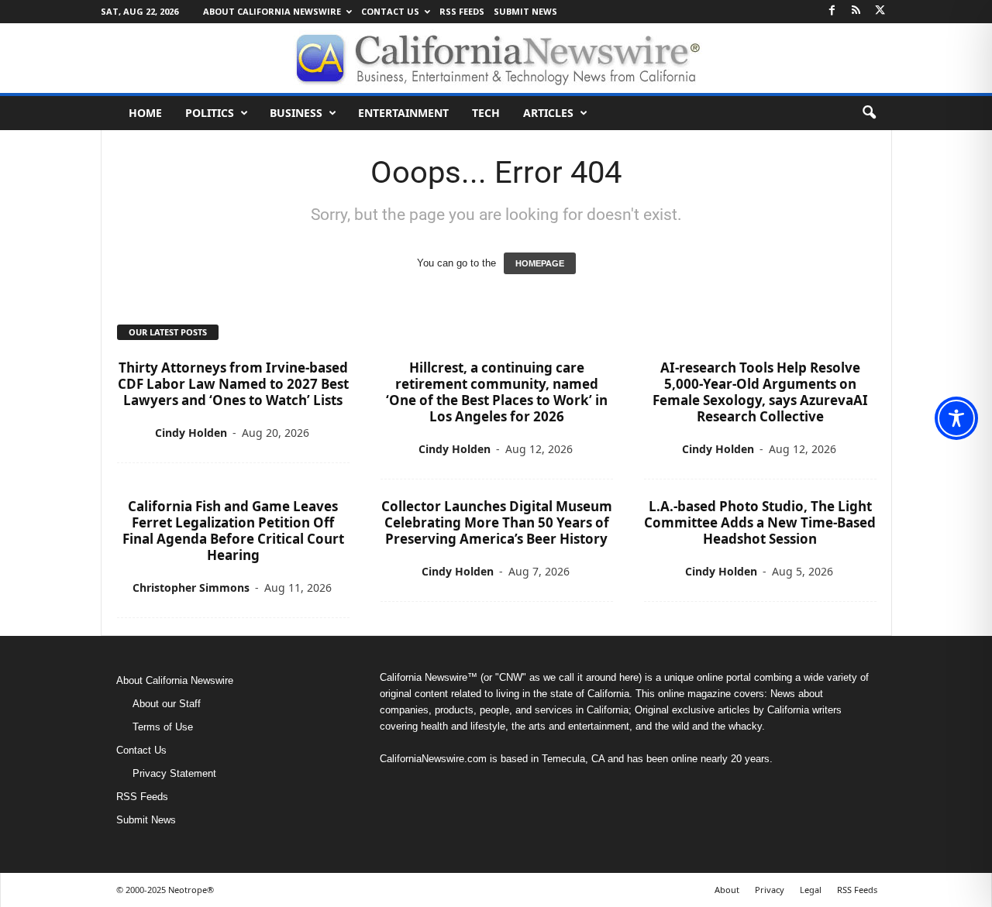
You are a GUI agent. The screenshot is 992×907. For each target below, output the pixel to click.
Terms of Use (163, 727)
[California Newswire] (496, 58)
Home (145, 112)
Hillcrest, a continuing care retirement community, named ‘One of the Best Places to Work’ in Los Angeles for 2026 (497, 392)
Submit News (525, 11)
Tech (486, 112)
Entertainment (403, 112)
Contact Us (390, 11)
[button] (869, 113)
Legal (811, 889)
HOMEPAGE (539, 263)
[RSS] (856, 11)
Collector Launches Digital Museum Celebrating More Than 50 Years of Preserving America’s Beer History (496, 522)
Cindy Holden (191, 432)
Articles (548, 112)
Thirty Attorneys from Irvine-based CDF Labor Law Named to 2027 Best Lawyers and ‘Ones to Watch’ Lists (233, 384)
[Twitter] (880, 11)
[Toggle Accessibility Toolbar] (956, 418)
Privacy (769, 889)
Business (296, 112)
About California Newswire (272, 11)
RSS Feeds (461, 11)
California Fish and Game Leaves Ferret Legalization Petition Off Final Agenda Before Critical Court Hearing (233, 530)
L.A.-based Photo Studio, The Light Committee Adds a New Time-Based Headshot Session (760, 522)
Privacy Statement (174, 773)
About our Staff (167, 703)
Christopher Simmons (191, 587)
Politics (209, 112)
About (727, 889)
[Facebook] (832, 11)
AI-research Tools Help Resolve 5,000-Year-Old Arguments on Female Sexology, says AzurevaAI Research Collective (760, 392)
